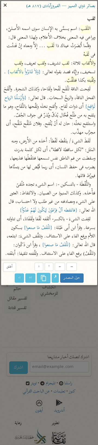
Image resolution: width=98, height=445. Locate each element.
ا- (19, 278)
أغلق (9, 267)
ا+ (30, 278)
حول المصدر (72, 278)
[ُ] (55, 278)
